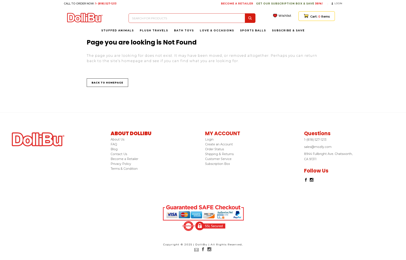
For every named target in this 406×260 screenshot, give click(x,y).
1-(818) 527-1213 (315, 140)
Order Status (214, 149)
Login (338, 3)
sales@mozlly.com (318, 147)
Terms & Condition (124, 169)
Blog (114, 149)
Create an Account (219, 144)
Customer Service (218, 159)
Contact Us (119, 154)
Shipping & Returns (219, 154)
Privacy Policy (121, 164)
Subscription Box (217, 164)
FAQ (114, 144)
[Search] (250, 18)
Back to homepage (107, 82)
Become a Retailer (124, 159)
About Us (117, 139)
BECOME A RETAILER (237, 3)
